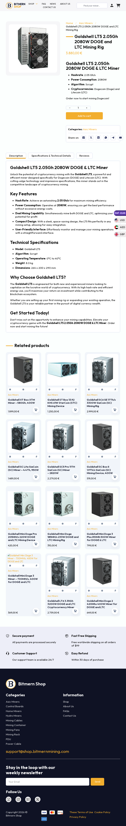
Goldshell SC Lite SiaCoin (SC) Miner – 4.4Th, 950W (23, 468)
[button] (53, 28)
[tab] (16, 156)
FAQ (44, 4)
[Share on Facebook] (83, 137)
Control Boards (15, 706)
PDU (8, 739)
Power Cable (13, 743)
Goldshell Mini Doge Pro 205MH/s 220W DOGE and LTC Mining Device (22, 537)
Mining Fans (13, 729)
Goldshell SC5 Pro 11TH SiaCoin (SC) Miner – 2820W (61, 470)
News (53, 4)
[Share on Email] (120, 137)
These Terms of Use (81, 812)
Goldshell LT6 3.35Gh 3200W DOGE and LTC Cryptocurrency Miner (61, 604)
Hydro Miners (14, 715)
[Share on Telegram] (113, 137)
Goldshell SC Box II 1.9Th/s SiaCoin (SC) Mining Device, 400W (100, 470)
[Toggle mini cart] (118, 5)
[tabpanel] (63, 246)
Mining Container (16, 725)
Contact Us (49, 7)
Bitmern (19, 5)
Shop (31, 4)
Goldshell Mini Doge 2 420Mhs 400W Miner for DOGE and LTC (102, 604)
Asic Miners (86, 23)
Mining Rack (13, 734)
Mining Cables (14, 720)
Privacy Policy (78, 816)
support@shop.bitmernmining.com (37, 751)
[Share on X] (91, 137)
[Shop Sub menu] (37, 4)
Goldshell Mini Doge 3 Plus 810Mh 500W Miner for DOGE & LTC (101, 537)
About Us (65, 4)
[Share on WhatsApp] (105, 137)
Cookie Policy (102, 812)
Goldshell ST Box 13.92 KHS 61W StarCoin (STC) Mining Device (62, 403)
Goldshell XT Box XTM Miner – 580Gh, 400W (21, 401)
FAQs (66, 711)
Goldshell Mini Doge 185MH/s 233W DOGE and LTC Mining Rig (63, 537)
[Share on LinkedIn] (98, 137)
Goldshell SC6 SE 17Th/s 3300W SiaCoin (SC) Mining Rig (101, 403)
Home (69, 23)
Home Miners (14, 711)
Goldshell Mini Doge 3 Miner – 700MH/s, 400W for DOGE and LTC (23, 579)
